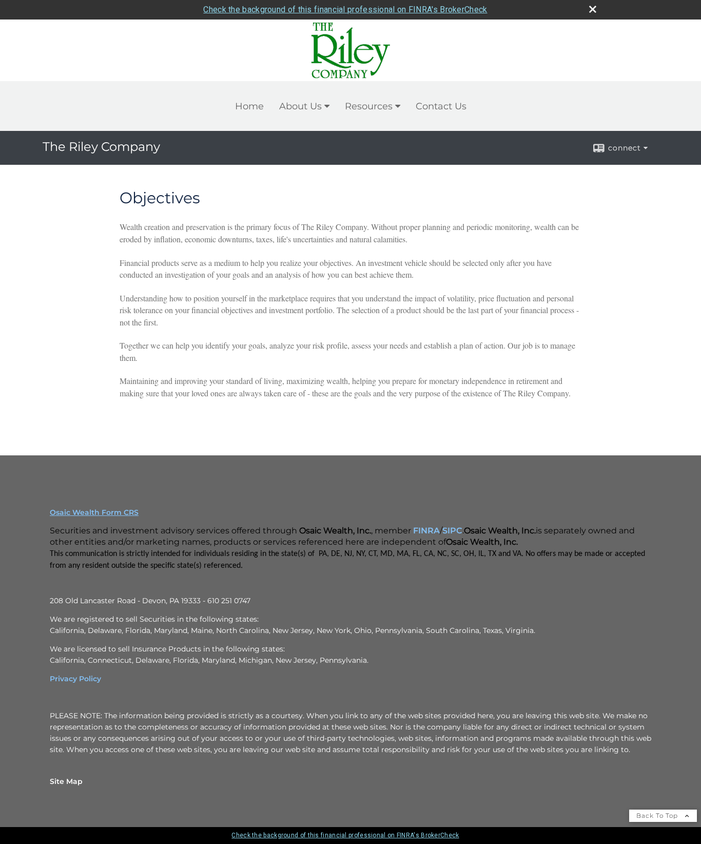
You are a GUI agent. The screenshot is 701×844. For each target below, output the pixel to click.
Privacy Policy (75, 678)
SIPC (452, 530)
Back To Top (658, 815)
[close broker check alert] (593, 9)
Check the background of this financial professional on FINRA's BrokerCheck (345, 9)
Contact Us (441, 106)
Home (249, 106)
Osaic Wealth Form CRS (94, 512)
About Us (300, 106)
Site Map (66, 781)
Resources (369, 106)
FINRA (426, 530)
